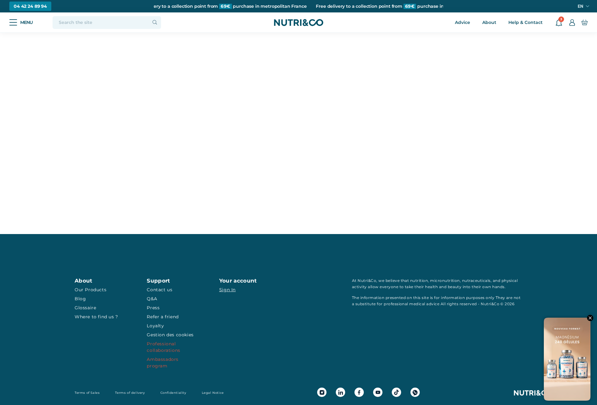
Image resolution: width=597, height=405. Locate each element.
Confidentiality (173, 393)
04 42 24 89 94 (30, 6)
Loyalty (155, 326)
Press (153, 308)
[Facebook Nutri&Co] (359, 392)
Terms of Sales (87, 393)
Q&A (152, 298)
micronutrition (445, 280)
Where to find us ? (96, 317)
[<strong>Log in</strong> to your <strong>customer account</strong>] (572, 22)
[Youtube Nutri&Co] (377, 392)
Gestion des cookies (170, 335)
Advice (462, 22)
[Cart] (584, 22)
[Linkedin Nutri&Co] (340, 392)
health (431, 286)
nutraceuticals (476, 280)
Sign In (227, 289)
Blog (80, 298)
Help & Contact (525, 22)
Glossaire (85, 308)
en (580, 6)
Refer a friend (162, 317)
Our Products (90, 289)
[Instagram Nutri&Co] (321, 392)
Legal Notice (213, 393)
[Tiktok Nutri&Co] (396, 392)
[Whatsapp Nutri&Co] (415, 392)
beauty (455, 286)
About (489, 22)
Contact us (159, 289)
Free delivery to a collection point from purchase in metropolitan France (216, 6)
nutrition (419, 280)
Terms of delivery (130, 393)
